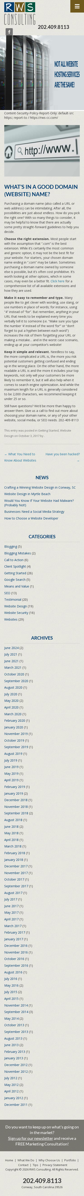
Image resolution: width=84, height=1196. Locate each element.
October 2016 (14, 959)
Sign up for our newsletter (30, 1138)
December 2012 (16, 1065)
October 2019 (14, 740)
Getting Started (48, 430)
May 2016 (11, 985)
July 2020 (10, 694)
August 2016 (13, 972)
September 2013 (16, 1032)
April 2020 (11, 707)
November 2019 (16, 734)
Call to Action (14, 560)
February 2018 (14, 853)
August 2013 (13, 1038)
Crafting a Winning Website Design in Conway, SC (40, 487)
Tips (35, 1165)
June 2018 (11, 826)
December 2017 (16, 866)
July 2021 (10, 654)
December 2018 (16, 800)
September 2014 (16, 1012)
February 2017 (14, 932)
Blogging (10, 546)
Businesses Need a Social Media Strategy (34, 511)
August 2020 (13, 687)
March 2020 (13, 714)
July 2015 (10, 992)
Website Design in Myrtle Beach (27, 494)
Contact (23, 1165)
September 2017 (16, 886)
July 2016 (10, 979)
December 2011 (16, 1104)
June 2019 (11, 767)
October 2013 (14, 1025)
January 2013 (13, 1058)
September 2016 (16, 965)
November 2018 (16, 806)
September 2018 (16, 813)
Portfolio (70, 1160)
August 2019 (13, 753)
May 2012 (11, 1085)
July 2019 (10, 760)
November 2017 (16, 873)
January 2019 (13, 793)
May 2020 (11, 700)
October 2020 (14, 674)
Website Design (15, 606)
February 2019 (14, 787)
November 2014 (16, 1005)
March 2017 (13, 926)
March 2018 (13, 846)
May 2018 (11, 833)
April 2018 (11, 840)
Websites (10, 619)
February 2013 (14, 1051)
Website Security (16, 613)
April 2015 (11, 998)
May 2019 (11, 773)
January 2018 (13, 860)
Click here (58, 281)
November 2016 (16, 952)
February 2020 (14, 720)
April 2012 (11, 1091)
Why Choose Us (49, 1160)
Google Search (15, 579)
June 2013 (11, 1045)
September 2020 (16, 681)
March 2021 (13, 667)
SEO (7, 593)
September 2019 (16, 747)
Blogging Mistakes (17, 553)
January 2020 (13, 727)
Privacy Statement (55, 1165)
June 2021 (11, 661)
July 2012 (10, 1078)
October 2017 (14, 879)
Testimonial (12, 599)
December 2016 (16, 945)
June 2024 (11, 648)
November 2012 (16, 1071)
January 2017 (13, 939)
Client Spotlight (15, 566)
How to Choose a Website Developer (31, 518)
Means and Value (16, 586)
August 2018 (13, 820)
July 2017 (10, 899)
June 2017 (11, 906)
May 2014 (11, 1018)
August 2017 (13, 893)
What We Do (25, 1160)
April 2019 (11, 780)
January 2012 (13, 1098)
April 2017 (11, 919)
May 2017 (11, 912)
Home (9, 1160)
